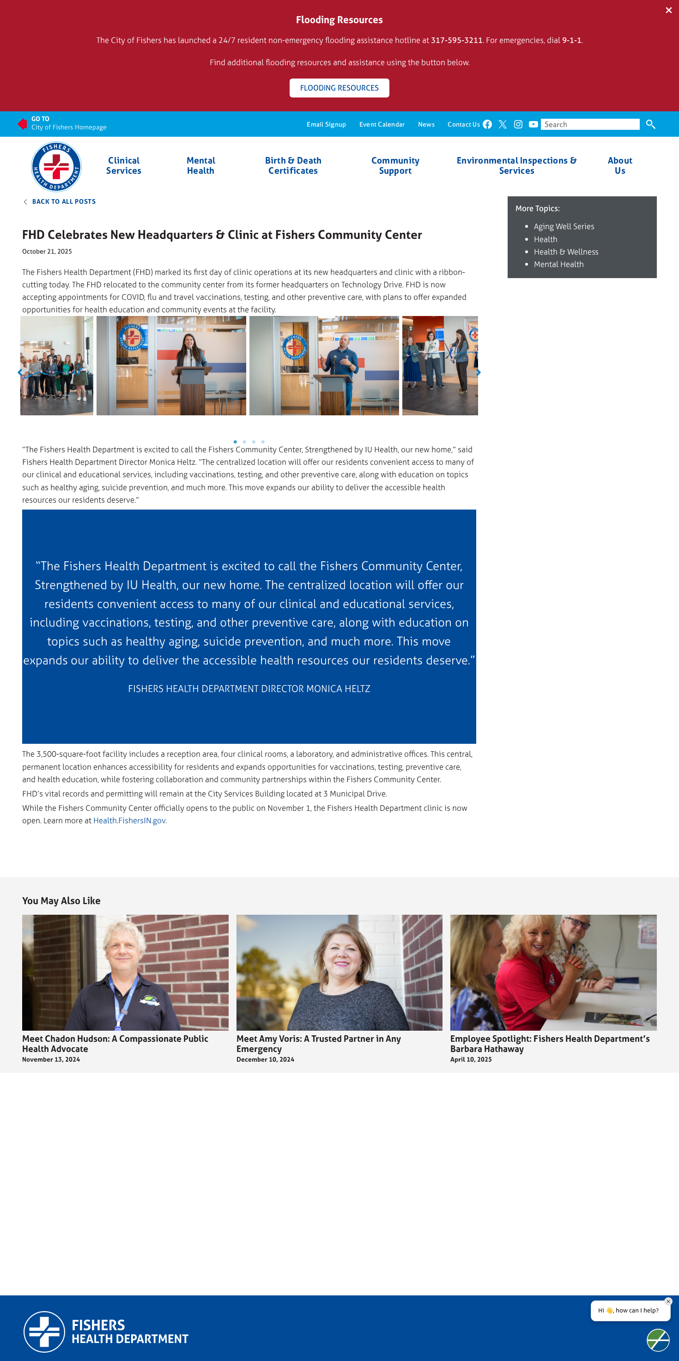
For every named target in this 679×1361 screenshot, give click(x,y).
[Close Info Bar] (669, 11)
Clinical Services (123, 165)
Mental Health (201, 165)
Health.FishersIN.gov (129, 820)
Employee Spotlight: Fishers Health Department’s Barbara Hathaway (550, 1044)
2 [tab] (244, 442)
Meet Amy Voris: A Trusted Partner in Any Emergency (318, 1044)
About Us (620, 165)
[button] (20, 372)
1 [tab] (235, 442)
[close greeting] (668, 1301)
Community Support (395, 165)
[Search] (650, 124)
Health (546, 239)
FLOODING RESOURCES (339, 88)
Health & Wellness (566, 251)
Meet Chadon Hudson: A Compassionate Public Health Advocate (115, 1044)
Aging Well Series (564, 226)
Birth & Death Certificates (293, 165)
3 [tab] (253, 442)
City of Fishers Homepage (69, 126)
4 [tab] (262, 442)
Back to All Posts (64, 201)
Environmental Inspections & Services (517, 165)
